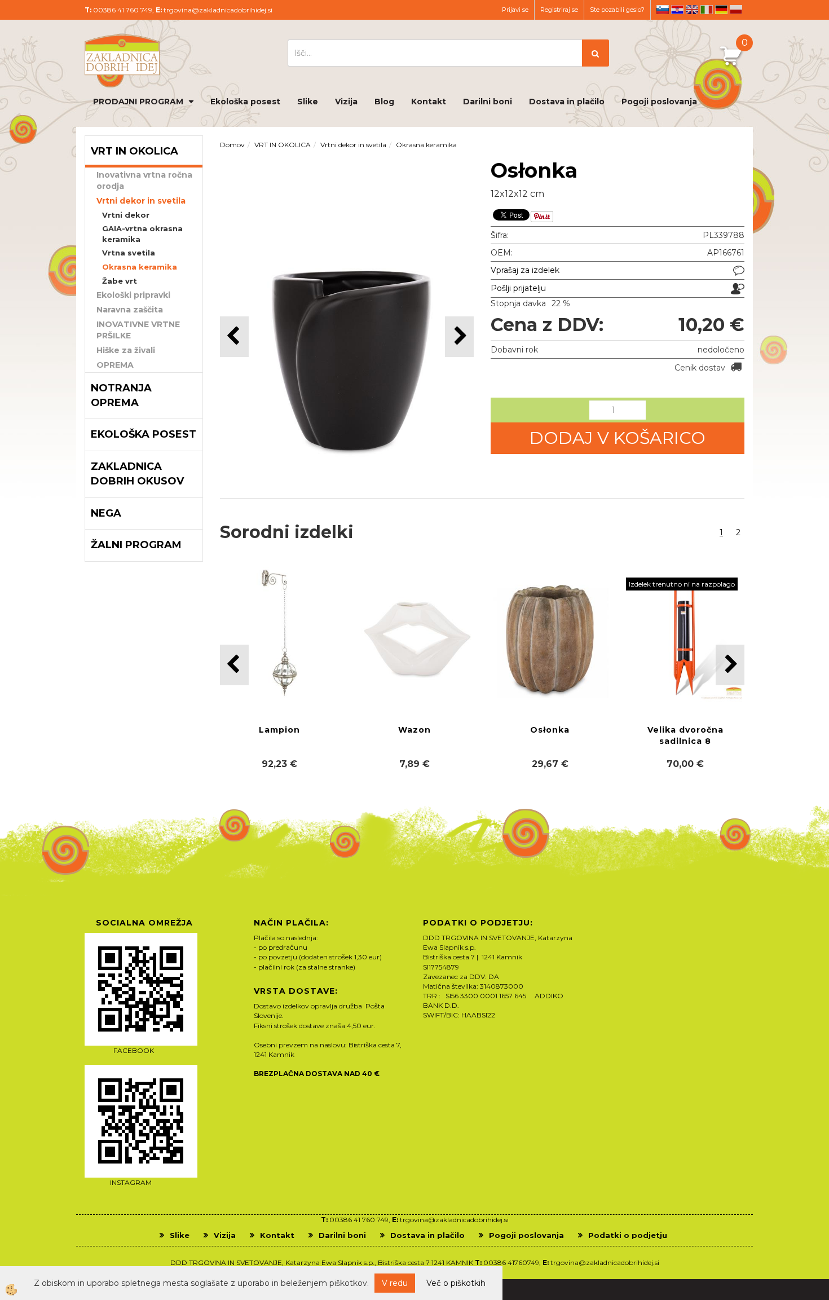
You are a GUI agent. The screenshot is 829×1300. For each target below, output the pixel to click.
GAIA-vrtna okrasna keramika (142, 234)
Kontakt (428, 101)
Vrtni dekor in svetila (141, 201)
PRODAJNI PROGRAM (138, 101)
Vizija (346, 101)
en (692, 9)
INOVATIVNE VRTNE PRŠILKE (138, 330)
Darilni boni (487, 101)
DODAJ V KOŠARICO (617, 438)
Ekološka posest (245, 101)
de (721, 9)
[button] (459, 336)
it (706, 9)
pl (736, 9)
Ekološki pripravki (133, 295)
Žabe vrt (119, 280)
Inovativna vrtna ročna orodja (144, 180)
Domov (232, 144)
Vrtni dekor (125, 214)
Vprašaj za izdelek (525, 270)
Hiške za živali (125, 350)
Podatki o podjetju (627, 1235)
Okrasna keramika (139, 266)
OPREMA (115, 365)
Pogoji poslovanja (659, 101)
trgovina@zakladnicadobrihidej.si (218, 10)
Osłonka (550, 730)
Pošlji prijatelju (518, 288)
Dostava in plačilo (567, 101)
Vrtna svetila (128, 252)
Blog (384, 101)
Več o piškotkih (456, 1283)
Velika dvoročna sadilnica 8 (685, 735)
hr (677, 9)
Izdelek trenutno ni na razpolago (682, 584)
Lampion (279, 730)
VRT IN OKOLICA (282, 144)
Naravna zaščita (129, 310)
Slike (307, 101)
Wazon (414, 730)
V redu (395, 1283)
